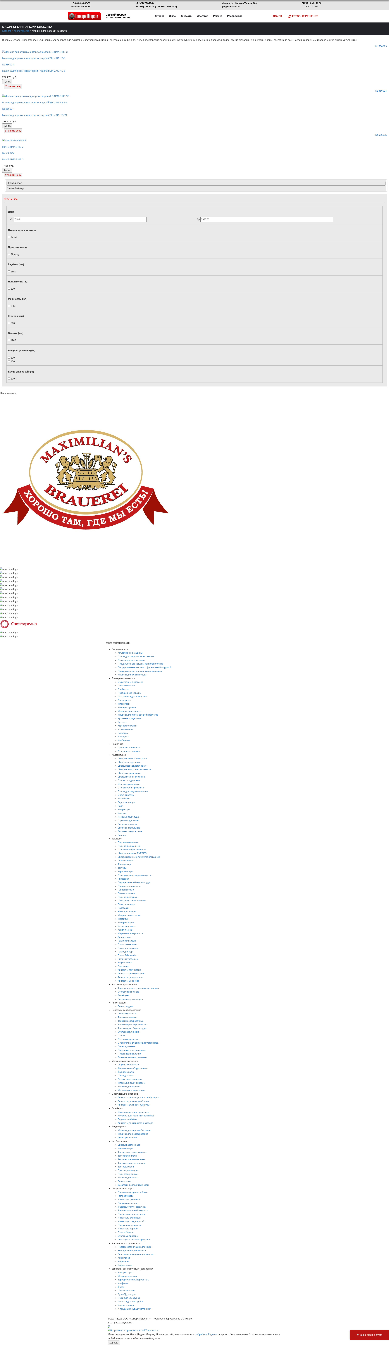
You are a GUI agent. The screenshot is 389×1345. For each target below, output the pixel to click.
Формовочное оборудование (132, 1068)
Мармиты (123, 919)
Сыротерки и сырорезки (130, 682)
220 (12, 288)
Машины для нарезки (129, 1086)
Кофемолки (124, 1257)
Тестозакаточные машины (131, 1163)
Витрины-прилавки (127, 824)
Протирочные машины (129, 693)
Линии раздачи (125, 1006)
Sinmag (14, 254)
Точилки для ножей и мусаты (133, 1210)
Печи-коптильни (126, 893)
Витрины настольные (129, 827)
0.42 (12, 306)
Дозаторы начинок (127, 1137)
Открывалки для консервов (132, 696)
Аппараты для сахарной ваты (133, 1101)
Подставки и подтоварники (132, 1050)
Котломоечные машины (130, 652)
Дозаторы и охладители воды (133, 1185)
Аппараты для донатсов (130, 977)
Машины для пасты (128, 1177)
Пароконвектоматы (128, 842)
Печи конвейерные (127, 897)
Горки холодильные (128, 820)
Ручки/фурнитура (127, 1294)
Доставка (202, 16)
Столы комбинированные (131, 787)
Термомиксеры (125, 871)
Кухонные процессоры (129, 718)
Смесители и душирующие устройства (138, 1042)
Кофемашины (125, 1265)
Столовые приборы (128, 1236)
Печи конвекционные (129, 846)
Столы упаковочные (128, 991)
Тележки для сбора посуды (132, 1028)
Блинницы (123, 966)
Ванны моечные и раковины (132, 1057)
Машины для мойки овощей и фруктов (138, 714)
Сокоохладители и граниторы (133, 1112)
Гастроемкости (125, 1196)
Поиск (277, 16)
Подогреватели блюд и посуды (134, 882)
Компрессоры (125, 1272)
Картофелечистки (127, 725)
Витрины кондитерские (130, 831)
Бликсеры (123, 733)
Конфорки (123, 1283)
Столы (121, 1035)
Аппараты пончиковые (129, 970)
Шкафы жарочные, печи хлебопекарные (139, 857)
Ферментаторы (125, 1148)
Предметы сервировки (129, 1225)
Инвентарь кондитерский (131, 1221)
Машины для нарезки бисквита (134, 1130)
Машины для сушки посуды (132, 674)
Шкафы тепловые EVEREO (132, 853)
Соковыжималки (126, 685)
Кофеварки (123, 1261)
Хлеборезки (124, 740)
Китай (13, 237)
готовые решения (305, 16)
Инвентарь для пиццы (129, 1217)
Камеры (122, 813)
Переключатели (126, 1290)
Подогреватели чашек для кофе (134, 1247)
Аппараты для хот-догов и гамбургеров (138, 1097)
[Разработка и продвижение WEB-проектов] (133, 1330)
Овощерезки (124, 700)
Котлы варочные (126, 926)
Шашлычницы (125, 860)
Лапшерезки (124, 1181)
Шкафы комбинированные (131, 776)
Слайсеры (123, 689)
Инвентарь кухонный (129, 1199)
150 (12, 361)
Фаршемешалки (126, 1072)
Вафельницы (125, 962)
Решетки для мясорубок (130, 1301)
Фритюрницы (124, 864)
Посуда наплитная (127, 1203)
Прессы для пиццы (128, 1170)
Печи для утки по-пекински (132, 900)
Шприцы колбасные (128, 1064)
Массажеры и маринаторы (131, 1090)
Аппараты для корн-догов (131, 973)
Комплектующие (126, 1305)
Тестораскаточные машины (132, 1152)
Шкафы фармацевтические (132, 765)
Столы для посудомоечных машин (136, 656)
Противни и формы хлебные (133, 1192)
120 (12, 357)
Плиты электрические (129, 886)
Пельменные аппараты (130, 1079)
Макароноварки (126, 922)
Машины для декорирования (133, 1134)
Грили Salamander (127, 955)
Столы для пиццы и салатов (133, 791)
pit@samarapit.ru (231, 6)
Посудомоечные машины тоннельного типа (140, 663)
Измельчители (125, 729)
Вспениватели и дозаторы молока (135, 1254)
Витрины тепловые (128, 959)
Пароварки (123, 908)
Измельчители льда (128, 816)
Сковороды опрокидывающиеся (134, 875)
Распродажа (234, 16)
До (198, 219)
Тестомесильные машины (131, 1159)
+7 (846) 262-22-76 (80, 6)
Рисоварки (123, 878)
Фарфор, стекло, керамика (131, 1206)
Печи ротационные (128, 1174)
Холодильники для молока (132, 1250)
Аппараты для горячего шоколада (135, 1123)
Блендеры (123, 736)
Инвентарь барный (128, 1228)
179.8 (13, 378)
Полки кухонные (126, 1046)
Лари (120, 806)
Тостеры (122, 867)
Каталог (159, 16)
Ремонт (217, 16)
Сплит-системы (126, 795)
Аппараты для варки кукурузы (134, 1104)
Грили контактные (127, 944)
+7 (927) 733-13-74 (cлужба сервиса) (156, 6)
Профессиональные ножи (131, 1214)
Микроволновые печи (129, 915)
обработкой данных (207, 1334)
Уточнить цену (13, 86)
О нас (172, 16)
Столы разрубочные (128, 1032)
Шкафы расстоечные (129, 1144)
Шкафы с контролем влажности (134, 769)
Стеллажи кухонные (128, 1039)
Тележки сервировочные (130, 1021)
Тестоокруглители (127, 1155)
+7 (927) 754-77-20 (145, 3)
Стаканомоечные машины (131, 660)
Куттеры (122, 722)
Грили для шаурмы (128, 948)
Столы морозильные (128, 784)
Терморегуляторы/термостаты (133, 1279)
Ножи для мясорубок (129, 1298)
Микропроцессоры (127, 1276)
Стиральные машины (129, 751)
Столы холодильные (129, 780)
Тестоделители (126, 1166)
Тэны (122, 1315)
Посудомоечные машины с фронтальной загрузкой (144, 667)
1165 (13, 340)
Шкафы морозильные (129, 773)
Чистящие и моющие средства (134, 1239)
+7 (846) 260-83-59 (80, 3)
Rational (112, 1315)
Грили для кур (125, 951)
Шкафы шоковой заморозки (132, 758)
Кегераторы (124, 809)
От (12, 219)
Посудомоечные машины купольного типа (140, 671)
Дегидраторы (124, 937)
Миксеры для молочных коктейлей (136, 1115)
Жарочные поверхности (130, 933)
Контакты (186, 16)
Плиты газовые (126, 889)
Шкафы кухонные (127, 1013)
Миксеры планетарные (130, 711)
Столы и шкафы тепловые (132, 849)
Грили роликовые (127, 940)
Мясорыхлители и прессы (131, 1083)
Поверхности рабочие (129, 1053)
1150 (13, 271)
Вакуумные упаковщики (130, 999)
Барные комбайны (127, 1119)
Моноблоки (123, 798)
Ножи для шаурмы (127, 911)
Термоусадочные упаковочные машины (138, 988)
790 (12, 323)
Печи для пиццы (126, 904)
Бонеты (122, 835)
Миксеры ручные (127, 707)
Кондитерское (21, 31)
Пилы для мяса (126, 1075)
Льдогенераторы (126, 802)
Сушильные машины (129, 747)
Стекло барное (125, 1232)
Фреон (121, 1287)
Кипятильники (125, 929)
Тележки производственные (132, 1024)
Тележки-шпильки (127, 1017)
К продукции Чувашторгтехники (134, 1308)
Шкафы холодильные (129, 762)
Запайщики (123, 995)
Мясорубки (123, 703)
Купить (7, 81)
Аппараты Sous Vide (128, 980)
